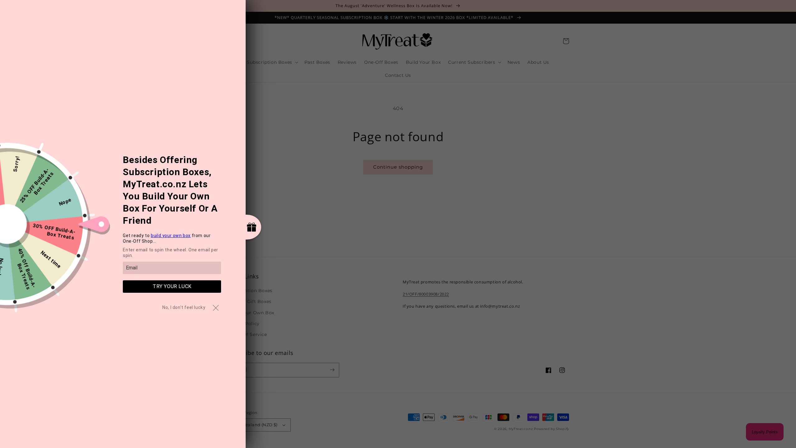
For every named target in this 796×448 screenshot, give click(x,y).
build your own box (171, 235)
